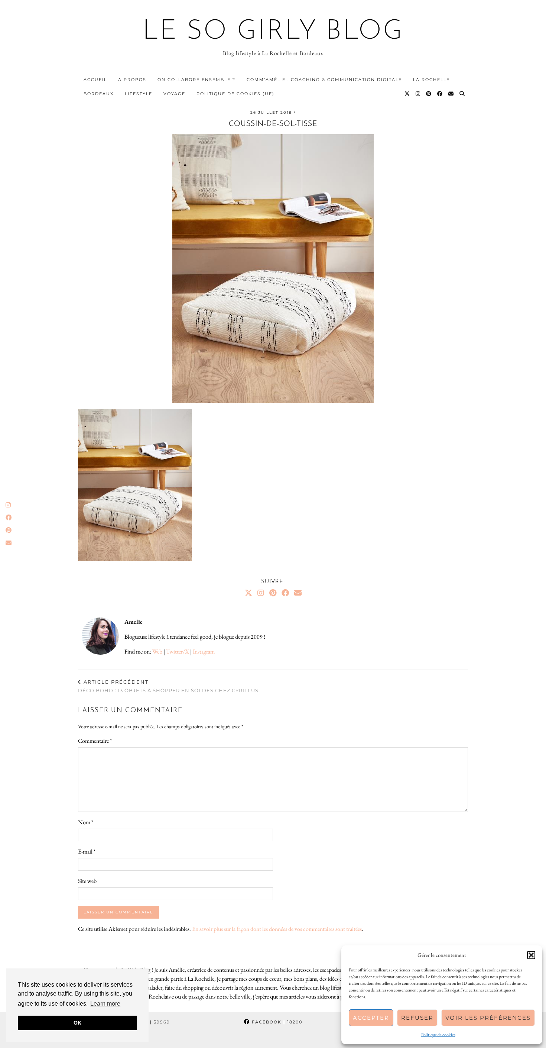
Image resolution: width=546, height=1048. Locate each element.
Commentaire (95, 741)
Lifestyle (138, 93)
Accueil (95, 79)
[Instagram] (418, 94)
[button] (531, 955)
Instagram (204, 651)
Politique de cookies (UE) (235, 93)
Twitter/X (177, 651)
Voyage (174, 93)
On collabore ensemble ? (196, 79)
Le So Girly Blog (273, 32)
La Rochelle (431, 79)
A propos (132, 79)
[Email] (451, 94)
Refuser (417, 1017)
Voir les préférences (488, 1017)
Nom (85, 822)
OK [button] (77, 1023)
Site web (87, 881)
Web (157, 651)
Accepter (371, 1017)
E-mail (86, 851)
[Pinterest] (429, 94)
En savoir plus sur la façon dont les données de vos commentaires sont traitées (277, 929)
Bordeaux (99, 93)
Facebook (276, 1022)
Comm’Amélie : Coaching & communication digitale (324, 79)
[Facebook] (440, 94)
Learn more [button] (105, 1003)
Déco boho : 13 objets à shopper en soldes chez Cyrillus (168, 686)
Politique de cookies (438, 1035)
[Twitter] (407, 94)
